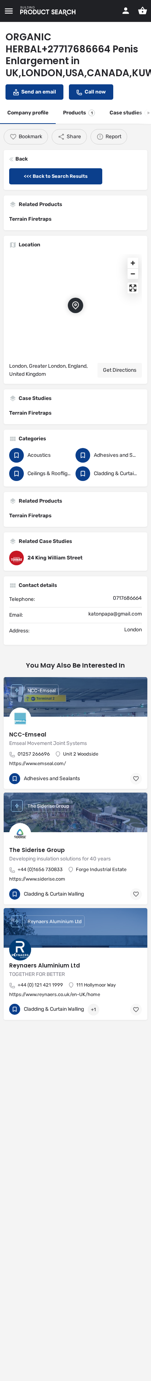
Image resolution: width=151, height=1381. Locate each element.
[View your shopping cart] (142, 10)
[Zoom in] (133, 263)
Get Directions (119, 370)
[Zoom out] (133, 273)
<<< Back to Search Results (56, 176)
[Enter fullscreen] (133, 288)
